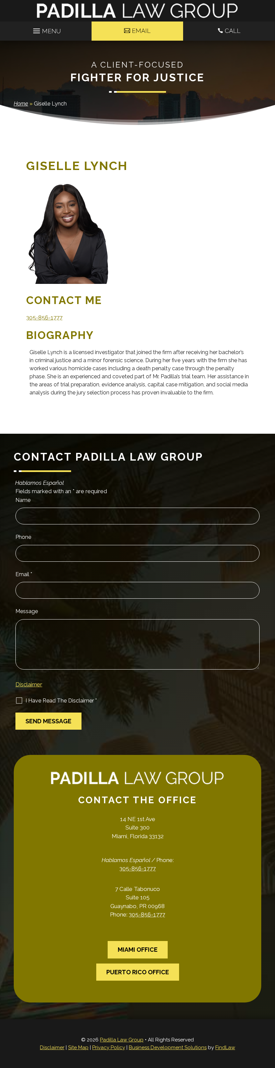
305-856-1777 (44, 317)
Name (23, 500)
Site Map (78, 1047)
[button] (46, 29)
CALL (232, 30)
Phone (23, 537)
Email (23, 574)
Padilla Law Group (122, 1040)
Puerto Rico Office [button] (137, 972)
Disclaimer (28, 684)
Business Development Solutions (168, 1047)
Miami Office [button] (138, 949)
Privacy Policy (108, 1047)
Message (26, 611)
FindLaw (225, 1047)
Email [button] (141, 30)
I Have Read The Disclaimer (61, 700)
